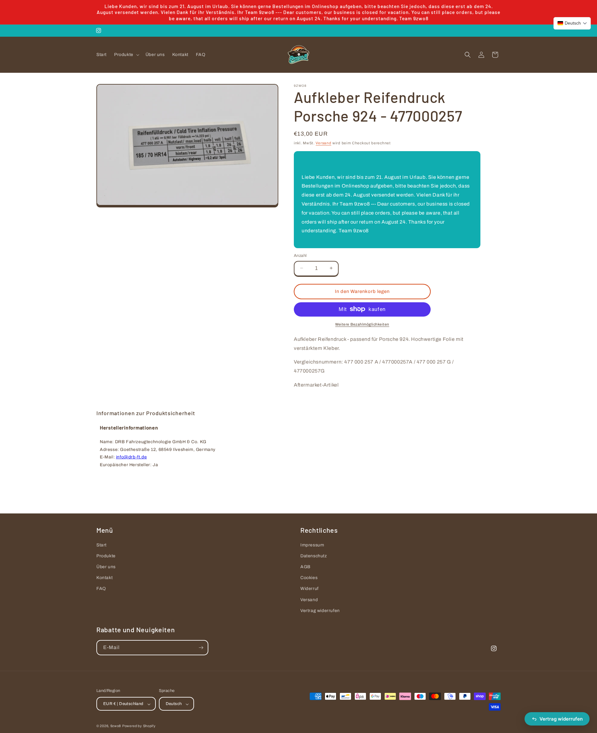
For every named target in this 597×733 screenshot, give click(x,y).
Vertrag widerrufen (320, 610)
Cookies (308, 577)
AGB (305, 566)
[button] (126, 54)
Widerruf (309, 589)
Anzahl (300, 255)
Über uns (106, 566)
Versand (323, 143)
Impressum (312, 545)
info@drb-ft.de (131, 457)
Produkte (106, 556)
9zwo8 (115, 726)
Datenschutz (313, 556)
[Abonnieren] (201, 647)
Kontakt (104, 577)
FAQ (101, 589)
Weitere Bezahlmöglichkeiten (362, 324)
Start (101, 545)
